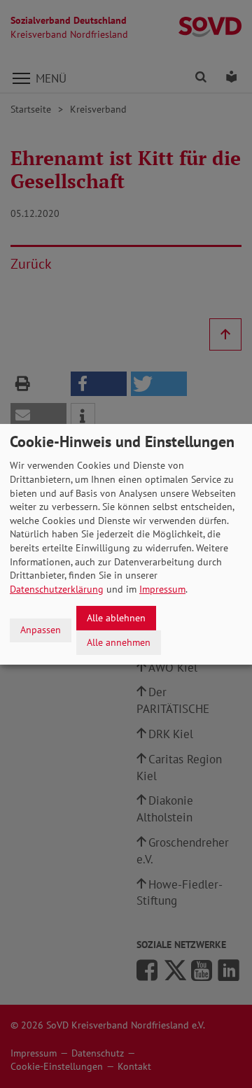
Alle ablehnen (116, 618)
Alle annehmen (118, 641)
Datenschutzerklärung (57, 589)
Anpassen (40, 629)
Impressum (162, 589)
